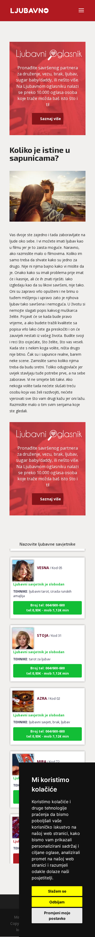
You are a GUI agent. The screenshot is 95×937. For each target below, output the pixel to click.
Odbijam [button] (57, 902)
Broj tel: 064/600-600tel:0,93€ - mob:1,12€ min (47, 604)
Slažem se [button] (57, 891)
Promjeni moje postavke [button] (57, 916)
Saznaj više (50, 118)
